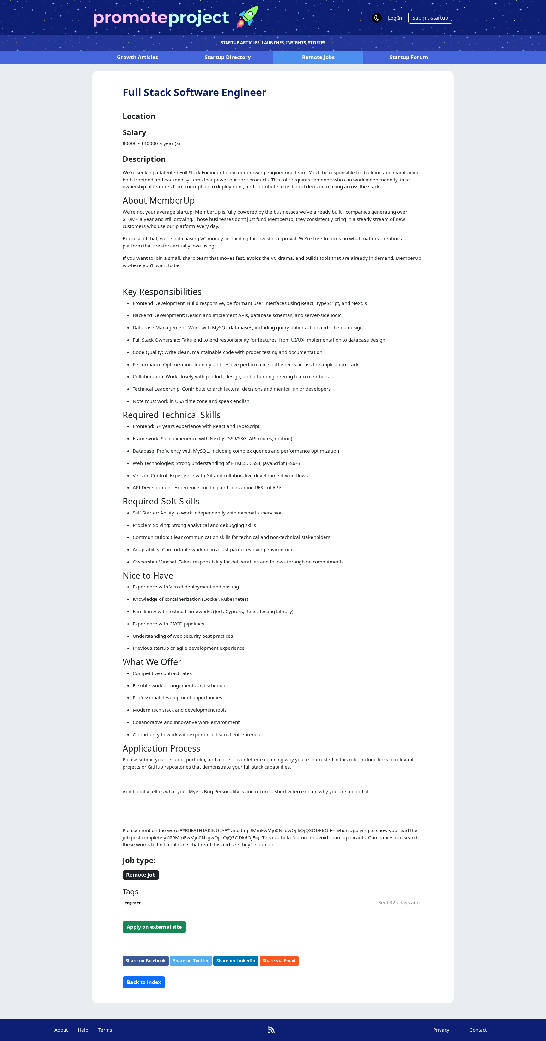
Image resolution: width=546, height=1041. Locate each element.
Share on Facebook (146, 961)
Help (83, 1029)
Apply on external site (154, 926)
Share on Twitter (191, 961)
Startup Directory (228, 57)
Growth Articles (137, 57)
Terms (105, 1029)
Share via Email (279, 961)
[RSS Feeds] (271, 1030)
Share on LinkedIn (235, 961)
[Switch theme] (377, 18)
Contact (478, 1029)
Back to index (144, 982)
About (61, 1029)
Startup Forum (409, 57)
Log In (395, 18)
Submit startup (430, 17)
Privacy (441, 1029)
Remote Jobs (318, 57)
